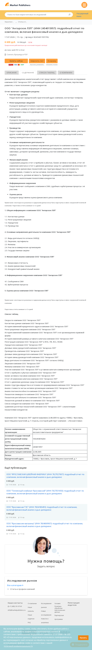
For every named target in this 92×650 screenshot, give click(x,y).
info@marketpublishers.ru (17, 610)
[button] (75, 638)
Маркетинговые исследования (9, 22)
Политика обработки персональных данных (60, 609)
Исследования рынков (46, 605)
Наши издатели (31, 617)
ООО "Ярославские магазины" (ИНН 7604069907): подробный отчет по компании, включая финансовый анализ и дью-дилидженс (44, 525)
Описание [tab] (12, 72)
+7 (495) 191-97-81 (15, 606)
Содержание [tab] (28, 72)
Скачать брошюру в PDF (17, 54)
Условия (57, 603)
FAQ (29, 623)
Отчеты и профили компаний (22, 589)
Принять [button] (83, 638)
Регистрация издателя (73, 604)
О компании (32, 603)
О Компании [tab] (66, 72)
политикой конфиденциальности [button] (18, 646)
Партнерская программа (59, 617)
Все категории (14, 585)
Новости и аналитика (45, 621)
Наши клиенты (31, 609)
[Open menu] (84, 5)
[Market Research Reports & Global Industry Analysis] (18, 4)
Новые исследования (46, 613)
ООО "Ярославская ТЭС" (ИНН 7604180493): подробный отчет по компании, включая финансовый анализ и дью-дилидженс (41, 508)
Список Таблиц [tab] (46, 72)
